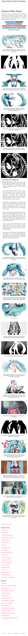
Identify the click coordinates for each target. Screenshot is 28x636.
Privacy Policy (16, 633)
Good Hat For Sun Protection (14, 1)
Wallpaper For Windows (6, 610)
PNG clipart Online (5, 595)
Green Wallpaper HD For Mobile (8, 600)
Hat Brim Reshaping (6, 574)
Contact (9, 633)
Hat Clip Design (5, 532)
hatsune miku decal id (9, 22)
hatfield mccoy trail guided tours (9, 27)
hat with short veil (19, 22)
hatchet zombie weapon (7, 25)
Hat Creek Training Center (7, 535)
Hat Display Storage (6, 567)
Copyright (23, 633)
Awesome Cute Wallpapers (7, 603)
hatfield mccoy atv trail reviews (19, 25)
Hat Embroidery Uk (5, 540)
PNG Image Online (5, 588)
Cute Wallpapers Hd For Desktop (8, 613)
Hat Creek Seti (5, 550)
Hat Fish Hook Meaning (6, 557)
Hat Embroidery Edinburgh (7, 552)
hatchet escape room (21, 27)
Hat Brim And (4, 530)
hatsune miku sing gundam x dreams (14, 24)
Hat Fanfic (4, 569)
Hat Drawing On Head (6, 547)
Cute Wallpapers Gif (6, 615)
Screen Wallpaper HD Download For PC (10, 618)
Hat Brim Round (5, 555)
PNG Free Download (6, 593)
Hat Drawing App (5, 542)
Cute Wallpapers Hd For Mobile (8, 608)
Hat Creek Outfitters (6, 565)
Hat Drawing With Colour (7, 560)
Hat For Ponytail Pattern (6, 562)
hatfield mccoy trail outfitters (14, 29)
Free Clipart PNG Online (7, 598)
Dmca (4, 633)
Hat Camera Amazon (6, 572)
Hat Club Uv (4, 545)
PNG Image (4, 583)
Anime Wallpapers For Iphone (8, 590)
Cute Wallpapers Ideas (6, 605)
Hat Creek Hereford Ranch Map (8, 577)
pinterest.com (8, 524)
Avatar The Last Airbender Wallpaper (9, 585)
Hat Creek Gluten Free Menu (8, 537)
